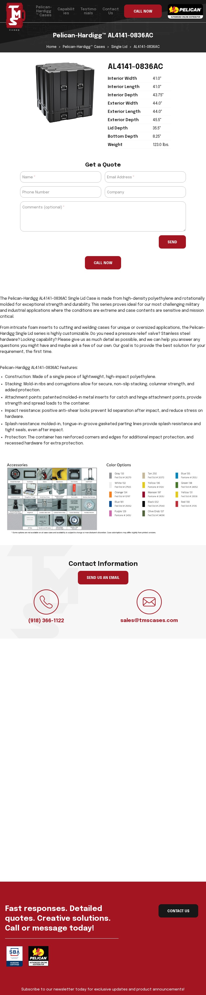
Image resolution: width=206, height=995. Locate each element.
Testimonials (88, 11)
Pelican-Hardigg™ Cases (44, 11)
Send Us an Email (103, 578)
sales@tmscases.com (149, 620)
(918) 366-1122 (46, 621)
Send (172, 242)
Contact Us (110, 11)
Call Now (103, 263)
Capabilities (66, 11)
